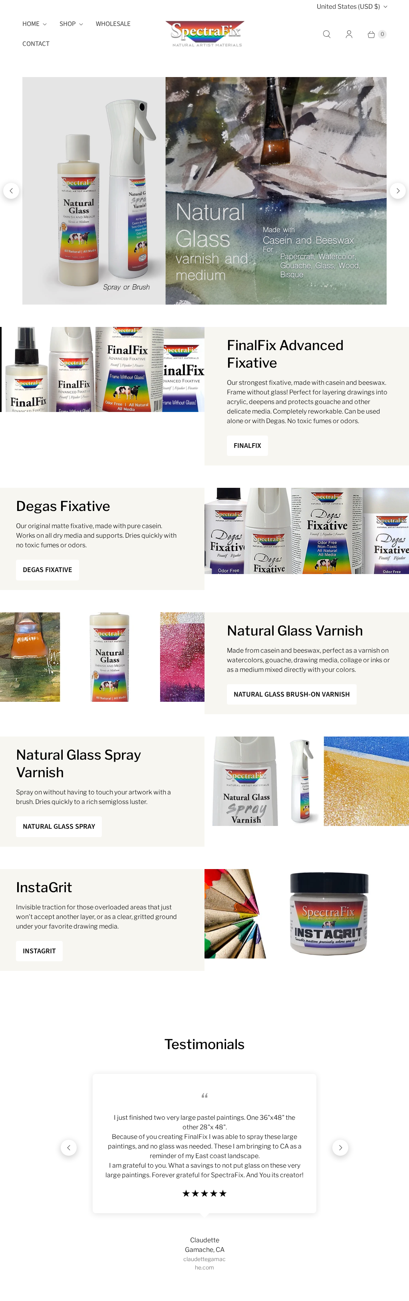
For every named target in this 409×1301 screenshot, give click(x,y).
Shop (68, 24)
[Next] (340, 1148)
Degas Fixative (47, 570)
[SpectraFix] (204, 34)
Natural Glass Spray (59, 827)
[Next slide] (398, 191)
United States (348, 6)
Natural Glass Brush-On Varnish (292, 694)
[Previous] (69, 1148)
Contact (36, 44)
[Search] (327, 34)
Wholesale (113, 24)
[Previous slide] (11, 191)
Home (31, 24)
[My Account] (349, 34)
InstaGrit (39, 951)
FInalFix (247, 446)
